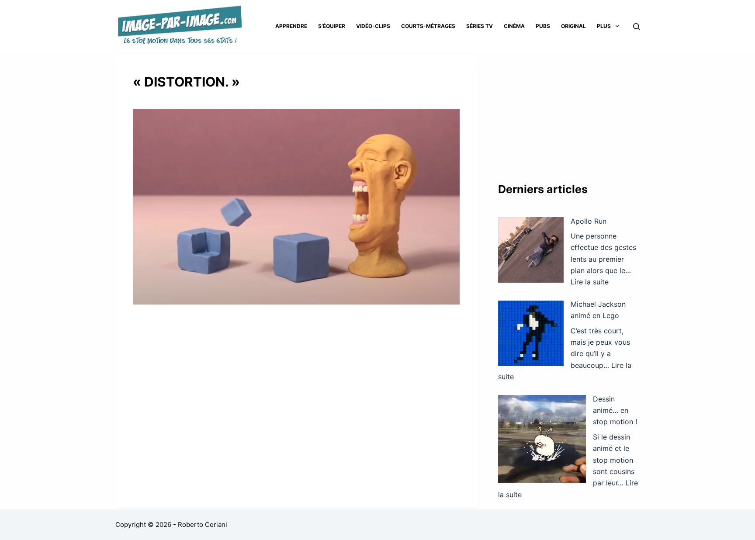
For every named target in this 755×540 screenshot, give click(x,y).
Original (573, 26)
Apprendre (291, 26)
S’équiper (331, 26)
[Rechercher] (636, 26)
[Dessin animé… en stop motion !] (542, 439)
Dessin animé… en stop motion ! (615, 410)
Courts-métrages (428, 26)
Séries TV (479, 26)
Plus (604, 26)
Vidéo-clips (373, 26)
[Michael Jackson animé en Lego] (531, 333)
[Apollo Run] (531, 250)
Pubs (543, 26)
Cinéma (514, 26)
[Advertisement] (569, 109)
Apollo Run (588, 221)
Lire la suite (590, 281)
